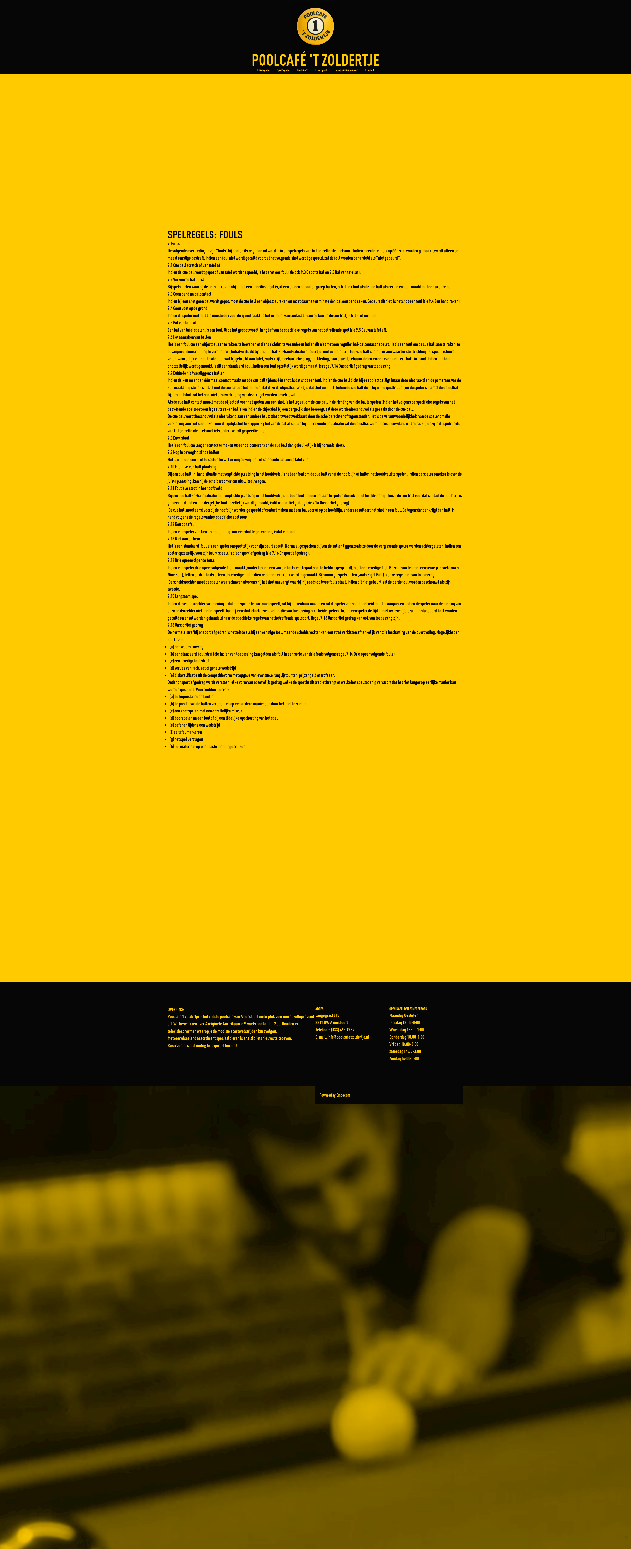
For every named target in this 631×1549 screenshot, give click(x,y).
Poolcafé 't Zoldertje (315, 59)
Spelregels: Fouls (205, 234)
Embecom (343, 1094)
